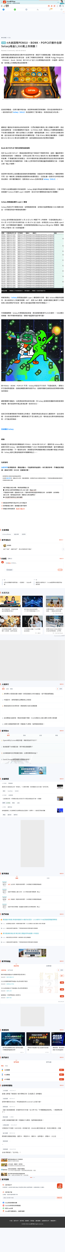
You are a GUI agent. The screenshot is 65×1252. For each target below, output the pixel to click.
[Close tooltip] (60, 13)
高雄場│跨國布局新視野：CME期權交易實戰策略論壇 (24, 899)
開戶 (62, 976)
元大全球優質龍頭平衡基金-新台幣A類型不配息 (14, 981)
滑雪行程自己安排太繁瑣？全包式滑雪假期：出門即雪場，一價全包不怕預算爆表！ (54, 630)
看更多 (60, 539)
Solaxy (14, 297)
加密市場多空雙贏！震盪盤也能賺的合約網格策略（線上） (24, 907)
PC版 (11, 1221)
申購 (62, 982)
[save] (49, 9)
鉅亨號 (22, 1221)
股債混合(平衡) (10, 984)
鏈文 (9, 37)
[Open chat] (61, 9)
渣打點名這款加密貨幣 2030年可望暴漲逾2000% (32, 610)
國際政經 (10, 806)
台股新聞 (10, 795)
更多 (61, 688)
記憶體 (7, 1070)
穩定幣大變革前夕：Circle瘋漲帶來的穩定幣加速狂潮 (49, 583)
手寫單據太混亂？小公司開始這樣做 (32, 630)
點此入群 (33, 490)
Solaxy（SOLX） (19, 112)
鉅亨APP (16, 1221)
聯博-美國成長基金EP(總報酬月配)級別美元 (13, 974)
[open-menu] (1, 6)
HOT (9, 884)
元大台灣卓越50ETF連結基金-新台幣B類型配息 (14, 988)
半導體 (7, 1079)
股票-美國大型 (10, 977)
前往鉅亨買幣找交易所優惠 (13, 497)
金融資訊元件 (45, 1221)
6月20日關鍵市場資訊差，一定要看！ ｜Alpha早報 (17, 583)
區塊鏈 (4, 37)
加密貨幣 (4, 467)
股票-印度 (9, 997)
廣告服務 (38, 1221)
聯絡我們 (53, 1221)
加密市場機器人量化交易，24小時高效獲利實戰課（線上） (24, 892)
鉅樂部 (27, 1221)
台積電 (7, 1075)
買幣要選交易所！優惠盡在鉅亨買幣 (15, 506)
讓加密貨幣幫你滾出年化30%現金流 (15, 503)
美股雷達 (10, 783)
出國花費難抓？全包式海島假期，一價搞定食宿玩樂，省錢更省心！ (54, 610)
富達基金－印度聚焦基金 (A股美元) (11, 995)
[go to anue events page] (57, 6)
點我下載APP (20, 509)
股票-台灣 (9, 991)
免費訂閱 (59, 1197)
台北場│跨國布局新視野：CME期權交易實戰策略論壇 (24, 884)
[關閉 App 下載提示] (1, 2)
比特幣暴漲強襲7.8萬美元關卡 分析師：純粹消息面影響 (10, 630)
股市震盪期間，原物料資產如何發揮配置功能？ (10, 610)
